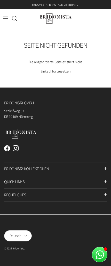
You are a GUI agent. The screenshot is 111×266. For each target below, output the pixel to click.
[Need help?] (99, 254)
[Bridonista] (55, 18)
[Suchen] (17, 18)
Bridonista (18, 248)
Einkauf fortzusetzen (55, 71)
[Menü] (5, 18)
